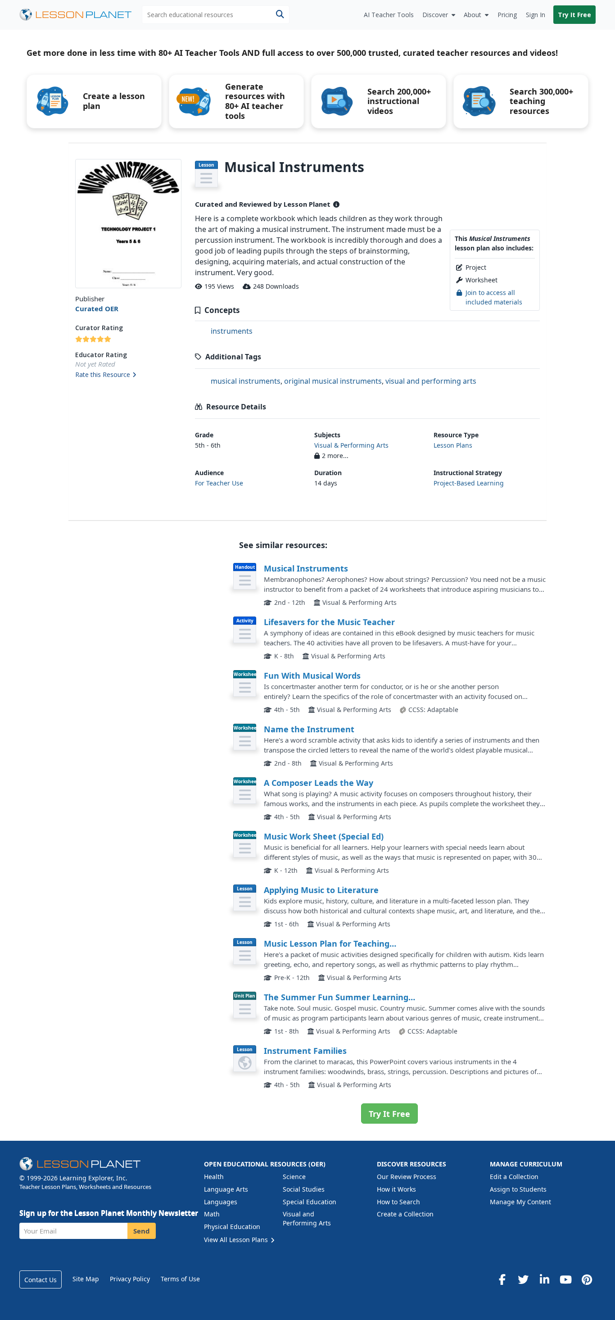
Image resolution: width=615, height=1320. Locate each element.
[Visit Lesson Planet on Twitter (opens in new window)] (523, 1279)
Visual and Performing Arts (307, 1218)
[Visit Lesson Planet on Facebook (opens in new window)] (502, 1279)
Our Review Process (406, 1176)
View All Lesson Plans (237, 1239)
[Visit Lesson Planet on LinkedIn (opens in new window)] (544, 1279)
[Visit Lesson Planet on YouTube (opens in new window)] (565, 1279)
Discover (435, 14)
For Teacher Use (219, 483)
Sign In (535, 14)
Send (141, 1230)
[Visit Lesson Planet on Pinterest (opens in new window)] (587, 1279)
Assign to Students (518, 1189)
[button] (128, 375)
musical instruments (245, 381)
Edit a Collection (514, 1176)
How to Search (398, 1202)
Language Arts (226, 1189)
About (472, 14)
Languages (220, 1202)
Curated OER (96, 308)
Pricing (507, 14)
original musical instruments (333, 381)
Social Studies (304, 1189)
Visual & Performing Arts (351, 445)
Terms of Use (180, 1279)
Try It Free (574, 14)
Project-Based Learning (469, 483)
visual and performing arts (430, 381)
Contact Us (40, 1279)
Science (294, 1176)
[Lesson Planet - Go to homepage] (80, 14)
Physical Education (232, 1226)
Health (214, 1176)
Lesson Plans (453, 445)
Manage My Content (520, 1202)
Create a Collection (405, 1214)
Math (212, 1214)
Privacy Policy (130, 1279)
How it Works (396, 1189)
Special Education (309, 1202)
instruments (232, 331)
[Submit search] (279, 14)
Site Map (85, 1279)
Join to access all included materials (494, 297)
